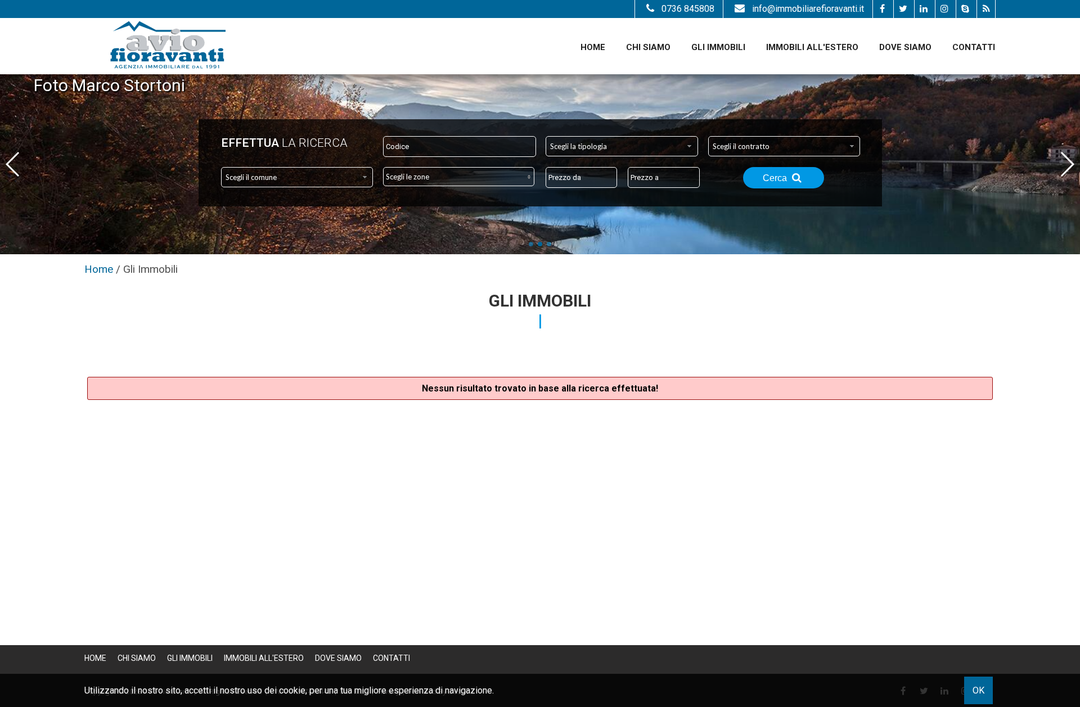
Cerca (776, 178)
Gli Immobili (718, 47)
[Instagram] (944, 9)
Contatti (973, 47)
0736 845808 (688, 8)
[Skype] (965, 9)
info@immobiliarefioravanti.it (808, 8)
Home (592, 47)
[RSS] (985, 9)
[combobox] (622, 146)
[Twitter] (902, 9)
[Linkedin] (923, 9)
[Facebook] (881, 9)
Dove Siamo (905, 47)
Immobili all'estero (812, 47)
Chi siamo (648, 47)
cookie (292, 690)
